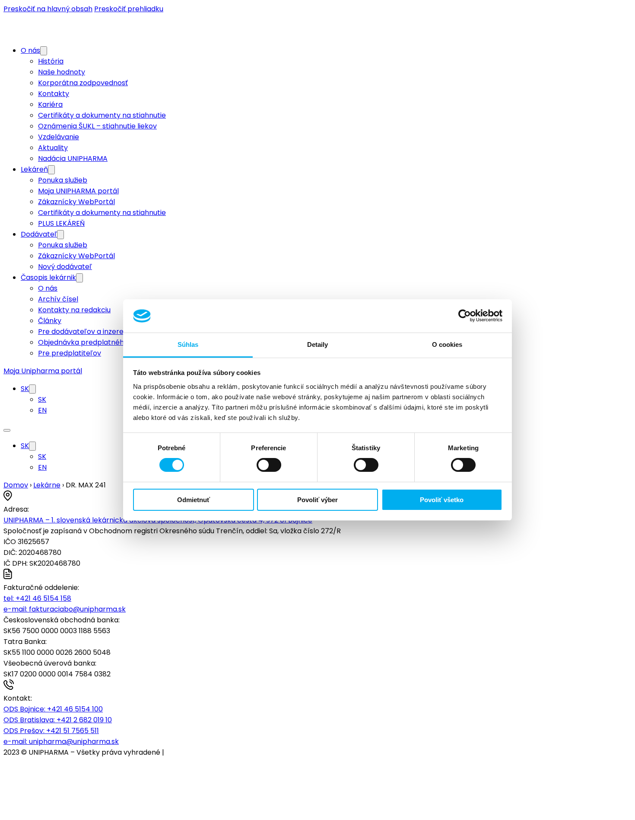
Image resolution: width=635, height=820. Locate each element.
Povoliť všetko (442, 499)
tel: (37, 598)
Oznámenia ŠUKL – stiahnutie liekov (97, 126)
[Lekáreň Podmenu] (51, 169)
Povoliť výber (317, 499)
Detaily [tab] (317, 344)
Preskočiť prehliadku (128, 9)
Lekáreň (34, 169)
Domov (15, 485)
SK (25, 389)
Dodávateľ (39, 234)
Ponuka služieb (62, 180)
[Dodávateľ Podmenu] (60, 234)
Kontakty (53, 94)
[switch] (269, 465)
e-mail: (64, 609)
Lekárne (46, 485)
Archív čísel (58, 299)
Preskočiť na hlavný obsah (47, 9)
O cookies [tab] (447, 344)
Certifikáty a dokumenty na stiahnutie (102, 115)
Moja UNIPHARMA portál (78, 191)
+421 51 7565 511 (51, 731)
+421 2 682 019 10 (57, 720)
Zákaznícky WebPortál (76, 202)
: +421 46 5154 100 (53, 709)
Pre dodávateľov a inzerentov (88, 331)
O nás (30, 50)
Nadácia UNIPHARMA (73, 158)
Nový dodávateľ (65, 267)
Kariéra (50, 104)
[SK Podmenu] (32, 389)
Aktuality (53, 148)
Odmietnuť (193, 499)
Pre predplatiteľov (69, 353)
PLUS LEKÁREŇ (61, 223)
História (51, 61)
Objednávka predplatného (83, 342)
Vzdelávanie (58, 137)
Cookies (179, 752)
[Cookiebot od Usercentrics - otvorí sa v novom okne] (464, 315)
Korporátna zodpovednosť (83, 83)
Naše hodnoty (61, 72)
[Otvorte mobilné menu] (6, 430)
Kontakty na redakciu (74, 310)
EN (42, 410)
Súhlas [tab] (188, 344)
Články (49, 321)
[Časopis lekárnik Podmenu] (79, 277)
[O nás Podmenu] (43, 50)
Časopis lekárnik (48, 277)
